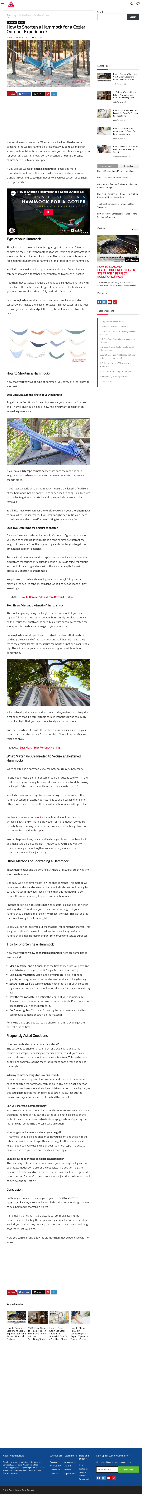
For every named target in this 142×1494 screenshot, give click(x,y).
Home (9, 15)
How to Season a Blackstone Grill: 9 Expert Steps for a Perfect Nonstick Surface (16, 1333)
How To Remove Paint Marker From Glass (115, 171)
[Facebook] (99, 302)
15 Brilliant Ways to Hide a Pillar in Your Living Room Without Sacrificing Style (37, 1333)
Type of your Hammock (113, 321)
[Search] (132, 3)
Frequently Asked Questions (115, 376)
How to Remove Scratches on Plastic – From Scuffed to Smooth (126, 149)
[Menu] (3, 3)
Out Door (21, 22)
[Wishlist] (138, 4)
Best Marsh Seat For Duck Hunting (40, 747)
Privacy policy (84, 1479)
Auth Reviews (11, 22)
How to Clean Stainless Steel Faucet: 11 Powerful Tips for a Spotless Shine (58, 1333)
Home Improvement (120, 156)
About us (53, 1461)
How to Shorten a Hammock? (116, 326)
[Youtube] (110, 302)
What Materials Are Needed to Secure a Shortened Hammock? (118, 356)
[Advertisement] (48, 118)
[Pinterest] (115, 302)
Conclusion (107, 381)
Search (100, 12)
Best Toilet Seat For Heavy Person (112, 177)
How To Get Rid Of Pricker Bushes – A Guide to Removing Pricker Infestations (117, 195)
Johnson (9, 37)
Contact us (83, 1468)
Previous (100, 249)
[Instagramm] (104, 302)
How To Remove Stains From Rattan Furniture (47, 597)
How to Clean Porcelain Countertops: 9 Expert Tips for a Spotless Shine (79, 1333)
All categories (70, 1461)
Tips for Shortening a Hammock (116, 371)
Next (136, 249)
